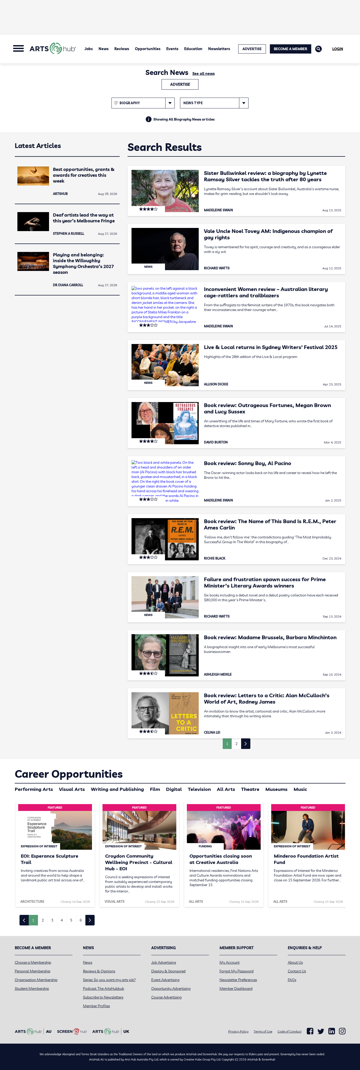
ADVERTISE (252, 49)
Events (172, 48)
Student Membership (32, 988)
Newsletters (219, 48)
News (104, 48)
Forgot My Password (237, 971)
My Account (230, 962)
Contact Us (297, 971)
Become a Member (290, 49)
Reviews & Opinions (99, 971)
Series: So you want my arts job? (109, 979)
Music (300, 789)
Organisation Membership (36, 979)
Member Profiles (96, 1006)
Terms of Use (263, 1031)
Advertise (180, 84)
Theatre (250, 789)
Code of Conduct (289, 1031)
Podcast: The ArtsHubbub (103, 988)
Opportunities (147, 48)
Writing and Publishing (117, 789)
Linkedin (331, 1031)
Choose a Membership (33, 962)
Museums (276, 789)
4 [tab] (62, 920)
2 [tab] (43, 920)
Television (199, 789)
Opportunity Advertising (171, 988)
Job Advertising (163, 962)
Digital (174, 789)
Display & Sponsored (168, 971)
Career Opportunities (69, 773)
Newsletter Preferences (238, 979)
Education (193, 48)
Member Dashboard (236, 988)
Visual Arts (72, 789)
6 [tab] (81, 920)
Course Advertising (166, 997)
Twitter (320, 1031)
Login (337, 49)
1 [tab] (33, 920)
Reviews (121, 48)
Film (155, 789)
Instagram (342, 1031)
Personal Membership (32, 971)
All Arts (226, 789)
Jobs (89, 48)
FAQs (292, 979)
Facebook (310, 1031)
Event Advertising (165, 979)
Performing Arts (34, 789)
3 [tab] (52, 920)
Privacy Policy (238, 1031)
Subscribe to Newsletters (103, 997)
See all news (203, 73)
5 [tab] (71, 920)
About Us (295, 962)
